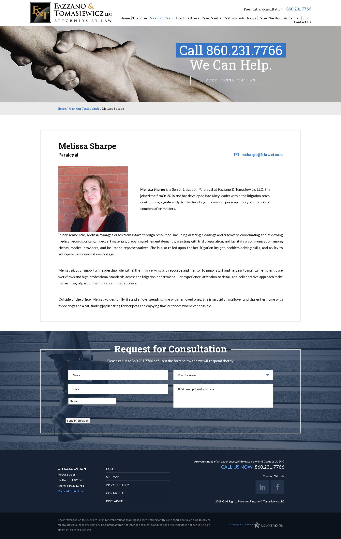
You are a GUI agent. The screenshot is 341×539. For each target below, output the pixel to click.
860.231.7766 (298, 9)
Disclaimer (291, 18)
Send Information (78, 420)
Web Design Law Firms (239, 524)
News (251, 18)
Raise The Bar (269, 18)
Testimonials (234, 18)
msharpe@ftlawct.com (262, 154)
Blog (305, 18)
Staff (95, 108)
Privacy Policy (117, 485)
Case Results (211, 18)
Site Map (112, 477)
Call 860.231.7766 (231, 50)
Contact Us (302, 22)
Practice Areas (187, 18)
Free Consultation (231, 80)
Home (125, 18)
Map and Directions (70, 491)
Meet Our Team (161, 18)
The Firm (139, 18)
